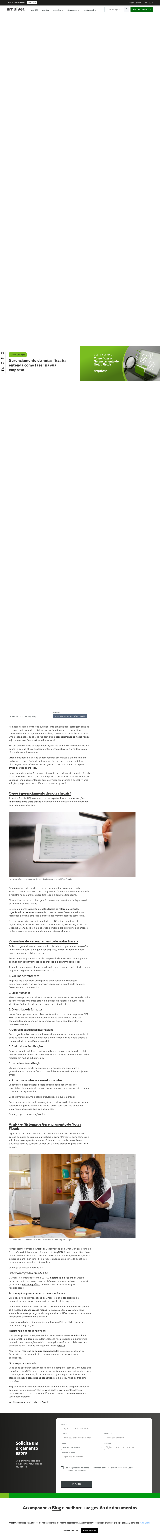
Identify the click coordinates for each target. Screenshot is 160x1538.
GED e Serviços (17, 354)
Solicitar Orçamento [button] (141, 9)
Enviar (76, 1484)
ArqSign (45, 10)
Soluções (57, 10)
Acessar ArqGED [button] (134, 3)
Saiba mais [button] (145, 1523)
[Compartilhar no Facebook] (2, 353)
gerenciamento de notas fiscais (70, 716)
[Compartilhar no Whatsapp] (2, 363)
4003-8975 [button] (148, 3)
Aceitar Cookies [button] (89, 1530)
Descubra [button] (32, 2)
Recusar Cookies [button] (71, 1530)
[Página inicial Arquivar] (16, 9)
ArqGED (34, 10)
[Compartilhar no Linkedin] (2, 358)
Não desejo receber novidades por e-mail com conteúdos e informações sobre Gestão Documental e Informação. (99, 1469)
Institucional (89, 10)
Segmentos (72, 10)
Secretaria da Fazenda (62, 1277)
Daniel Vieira (15, 716)
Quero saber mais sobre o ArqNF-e (32, 1402)
